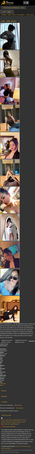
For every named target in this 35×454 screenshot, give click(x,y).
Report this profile (6, 415)
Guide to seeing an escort (18, 422)
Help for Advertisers (6, 422)
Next (9, 12)
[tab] (17, 390)
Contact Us (8, 448)
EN (25, 2)
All (4, 12)
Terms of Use (18, 446)
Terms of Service (11, 452)
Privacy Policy (26, 446)
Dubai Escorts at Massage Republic (7, 2)
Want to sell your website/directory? (10, 424)
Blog (11, 420)
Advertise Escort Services (19, 420)
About (7, 420)
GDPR (2, 448)
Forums (3, 420)
